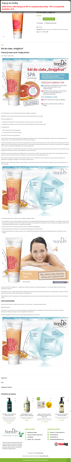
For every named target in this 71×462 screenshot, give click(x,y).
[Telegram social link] (48, 32)
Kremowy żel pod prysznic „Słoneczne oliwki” (61, 414)
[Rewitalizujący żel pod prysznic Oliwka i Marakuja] (27, 405)
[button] (15, 401)
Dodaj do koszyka (49, 19)
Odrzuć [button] (69, 460)
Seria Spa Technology (62, 29)
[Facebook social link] (40, 32)
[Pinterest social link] (44, 32)
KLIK (12, 9)
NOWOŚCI (11, 421)
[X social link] (42, 32)
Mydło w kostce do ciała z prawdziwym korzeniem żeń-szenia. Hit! (44, 415)
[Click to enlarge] (3, 36)
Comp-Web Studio (43, 456)
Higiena (24, 418)
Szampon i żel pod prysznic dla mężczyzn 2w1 (9, 414)
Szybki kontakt (53, 429)
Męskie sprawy (6, 418)
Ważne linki (30, 429)
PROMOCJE (49, 420)
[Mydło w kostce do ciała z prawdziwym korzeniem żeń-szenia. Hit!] (44, 405)
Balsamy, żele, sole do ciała (49, 29)
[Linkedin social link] (46, 32)
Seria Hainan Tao (62, 418)
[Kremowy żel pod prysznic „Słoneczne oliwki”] (62, 405)
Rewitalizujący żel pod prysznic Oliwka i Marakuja (26, 414)
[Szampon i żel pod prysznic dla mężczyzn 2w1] (9, 405)
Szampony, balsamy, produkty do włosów (10, 420)
